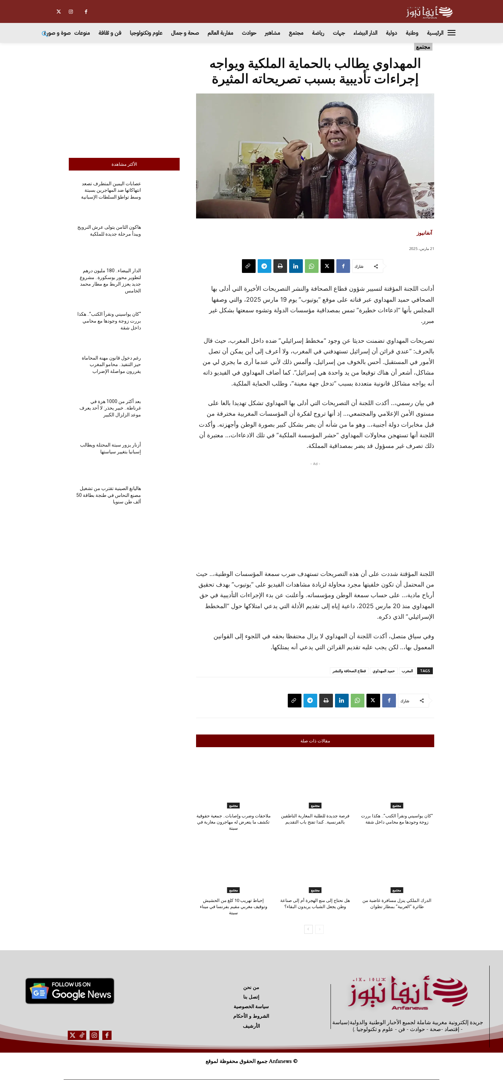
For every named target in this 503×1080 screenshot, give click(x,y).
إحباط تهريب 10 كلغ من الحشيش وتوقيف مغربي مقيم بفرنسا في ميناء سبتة (233, 906)
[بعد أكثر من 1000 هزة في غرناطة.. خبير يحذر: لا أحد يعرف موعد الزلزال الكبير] (163, 413)
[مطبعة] (280, 266)
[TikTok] (81, 1035)
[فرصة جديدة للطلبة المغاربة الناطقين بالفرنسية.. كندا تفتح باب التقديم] (315, 782)
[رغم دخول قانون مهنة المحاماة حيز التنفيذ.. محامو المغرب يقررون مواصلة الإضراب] (163, 370)
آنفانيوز (424, 232)
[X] (59, 12)
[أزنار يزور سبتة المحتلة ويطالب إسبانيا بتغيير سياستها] (163, 457)
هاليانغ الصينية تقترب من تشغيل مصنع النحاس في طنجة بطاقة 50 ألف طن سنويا (108, 495)
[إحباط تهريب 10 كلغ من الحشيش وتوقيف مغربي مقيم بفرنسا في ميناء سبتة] (233, 866)
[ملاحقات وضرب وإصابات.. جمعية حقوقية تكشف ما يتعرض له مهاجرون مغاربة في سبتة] (233, 782)
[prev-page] (319, 929)
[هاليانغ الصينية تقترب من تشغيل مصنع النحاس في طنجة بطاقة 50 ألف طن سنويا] (163, 500)
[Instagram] (71, 12)
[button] (45, 34)
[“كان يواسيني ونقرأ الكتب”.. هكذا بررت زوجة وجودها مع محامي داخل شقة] (163, 326)
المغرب (407, 670)
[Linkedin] (296, 266)
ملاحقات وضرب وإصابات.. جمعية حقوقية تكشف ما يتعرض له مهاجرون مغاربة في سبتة (233, 822)
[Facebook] (86, 12)
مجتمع (423, 46)
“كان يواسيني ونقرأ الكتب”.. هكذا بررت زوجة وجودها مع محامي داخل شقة (109, 320)
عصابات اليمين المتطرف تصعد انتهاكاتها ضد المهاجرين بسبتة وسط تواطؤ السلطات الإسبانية (111, 190)
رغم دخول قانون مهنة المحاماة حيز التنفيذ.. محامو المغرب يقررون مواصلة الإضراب (111, 364)
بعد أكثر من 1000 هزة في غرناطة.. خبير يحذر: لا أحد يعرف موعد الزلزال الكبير (110, 408)
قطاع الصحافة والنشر (349, 670)
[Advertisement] (124, 98)
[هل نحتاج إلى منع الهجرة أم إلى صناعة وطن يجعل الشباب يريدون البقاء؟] (315, 866)
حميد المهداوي (384, 670)
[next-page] (308, 929)
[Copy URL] (249, 266)
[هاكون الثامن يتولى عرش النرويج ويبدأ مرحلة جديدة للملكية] (163, 239)
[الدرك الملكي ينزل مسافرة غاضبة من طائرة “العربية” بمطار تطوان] (396, 866)
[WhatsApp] (312, 266)
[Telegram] (264, 266)
